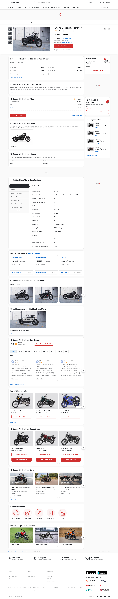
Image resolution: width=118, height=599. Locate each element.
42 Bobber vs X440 (21, 454)
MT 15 (27, 587)
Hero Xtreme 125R (78, 587)
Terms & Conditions (13, 576)
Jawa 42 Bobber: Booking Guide (45, 487)
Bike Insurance (13, 108)
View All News (14, 499)
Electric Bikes (15, 544)
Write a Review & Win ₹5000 (44, 343)
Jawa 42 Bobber (33, 253)
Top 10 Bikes (13, 422)
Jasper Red (64, 257)
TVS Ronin (48, 587)
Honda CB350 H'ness (66, 448)
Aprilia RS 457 (20, 590)
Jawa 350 (97, 147)
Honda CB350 (40, 448)
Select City (105, 7)
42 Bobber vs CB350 (46, 454)
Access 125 (42, 587)
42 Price (97, 127)
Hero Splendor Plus (16, 410)
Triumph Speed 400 (69, 587)
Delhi (65, 40)
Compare (29, 272)
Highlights (20, 62)
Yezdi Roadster (60, 587)
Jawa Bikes (94, 155)
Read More (13, 92)
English (90, 2)
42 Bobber (11, 22)
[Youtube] (105, 596)
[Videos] (10, 38)
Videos (18, 284)
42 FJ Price (97, 135)
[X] (101, 596)
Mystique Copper (41, 257)
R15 (38, 587)
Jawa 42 (97, 123)
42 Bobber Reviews (19, 384)
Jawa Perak (97, 139)
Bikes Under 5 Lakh (66, 544)
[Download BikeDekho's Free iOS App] (91, 573)
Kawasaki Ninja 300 (33, 590)
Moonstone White (17, 257)
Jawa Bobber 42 (41, 590)
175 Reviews (60, 30)
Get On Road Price (66, 38)
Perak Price (98, 143)
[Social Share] (109, 29)
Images (12, 284)
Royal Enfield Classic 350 (43, 410)
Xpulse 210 (53, 587)
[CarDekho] (90, 581)
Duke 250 (26, 590)
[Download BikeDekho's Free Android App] (102, 573)
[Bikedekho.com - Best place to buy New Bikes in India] (13, 3)
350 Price (97, 151)
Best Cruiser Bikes (41, 544)
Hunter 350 (10, 587)
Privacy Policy (12, 578)
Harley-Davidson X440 (17, 448)
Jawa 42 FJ (97, 131)
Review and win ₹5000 (68, 30)
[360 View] (10, 42)
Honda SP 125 (33, 587)
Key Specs (12, 62)
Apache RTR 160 (11, 590)
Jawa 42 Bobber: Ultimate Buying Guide (20, 488)
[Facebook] (97, 596)
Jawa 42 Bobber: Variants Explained (70, 487)
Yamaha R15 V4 (65, 410)
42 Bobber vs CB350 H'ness (71, 454)
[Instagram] (109, 596)
